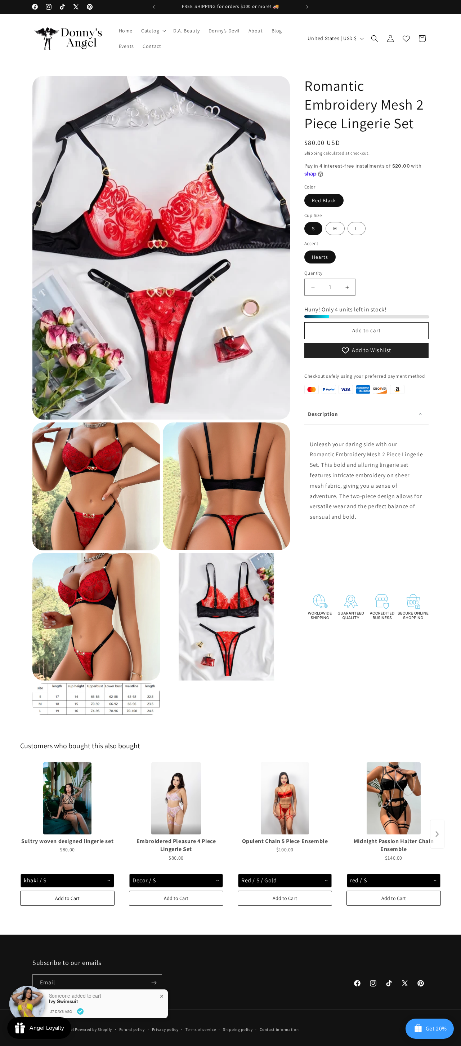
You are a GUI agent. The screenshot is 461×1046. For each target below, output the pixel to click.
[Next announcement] (307, 7)
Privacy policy (165, 1029)
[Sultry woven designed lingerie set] (67, 798)
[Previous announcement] (154, 7)
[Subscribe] (154, 982)
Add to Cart (67, 898)
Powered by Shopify (93, 1029)
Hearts (320, 257)
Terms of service (200, 1029)
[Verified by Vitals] (80, 1011)
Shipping (313, 153)
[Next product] (437, 834)
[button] (153, 30)
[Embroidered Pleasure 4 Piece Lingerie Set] (176, 798)
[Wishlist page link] (406, 38)
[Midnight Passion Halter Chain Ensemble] (393, 798)
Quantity (313, 273)
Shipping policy (238, 1029)
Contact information (279, 1029)
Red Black (324, 200)
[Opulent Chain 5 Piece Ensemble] (285, 798)
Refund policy (132, 1029)
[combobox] (67, 880)
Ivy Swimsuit (63, 1001)
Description (323, 414)
